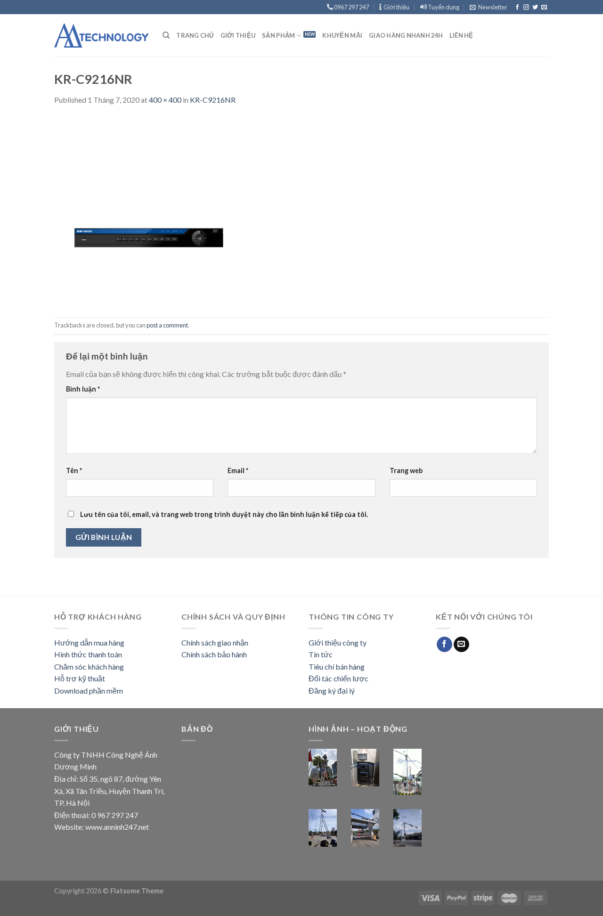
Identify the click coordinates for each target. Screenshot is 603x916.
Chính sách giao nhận (214, 642)
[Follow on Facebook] (517, 7)
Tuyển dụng (443, 7)
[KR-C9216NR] (148, 210)
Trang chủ (194, 35)
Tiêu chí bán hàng (337, 666)
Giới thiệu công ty (338, 642)
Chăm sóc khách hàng (89, 666)
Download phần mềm (88, 690)
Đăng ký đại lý (332, 690)
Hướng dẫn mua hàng (89, 642)
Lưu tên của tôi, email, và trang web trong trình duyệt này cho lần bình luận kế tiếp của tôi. (224, 514)
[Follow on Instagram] (526, 7)
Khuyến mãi (342, 35)
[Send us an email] (544, 7)
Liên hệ (461, 35)
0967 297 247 (351, 7)
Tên (74, 470)
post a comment (167, 325)
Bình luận (83, 389)
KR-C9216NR (213, 99)
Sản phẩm (278, 35)
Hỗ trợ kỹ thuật (79, 678)
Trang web (406, 470)
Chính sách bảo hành (214, 654)
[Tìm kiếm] (166, 35)
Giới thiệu (395, 7)
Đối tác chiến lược (338, 678)
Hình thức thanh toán (88, 654)
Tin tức (321, 654)
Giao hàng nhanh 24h (406, 35)
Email (238, 470)
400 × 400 (165, 99)
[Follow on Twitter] (535, 7)
